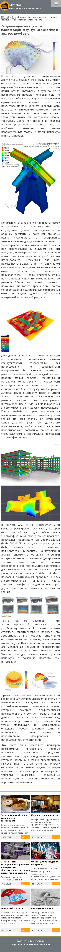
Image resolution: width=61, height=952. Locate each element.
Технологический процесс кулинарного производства (15, 818)
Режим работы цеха (12, 908)
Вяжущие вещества (42, 908)
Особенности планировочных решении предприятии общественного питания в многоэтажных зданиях (15, 867)
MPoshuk (5, 17)
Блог (14, 17)
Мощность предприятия (44, 815)
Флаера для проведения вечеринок (44, 863)
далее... (25, 837)
